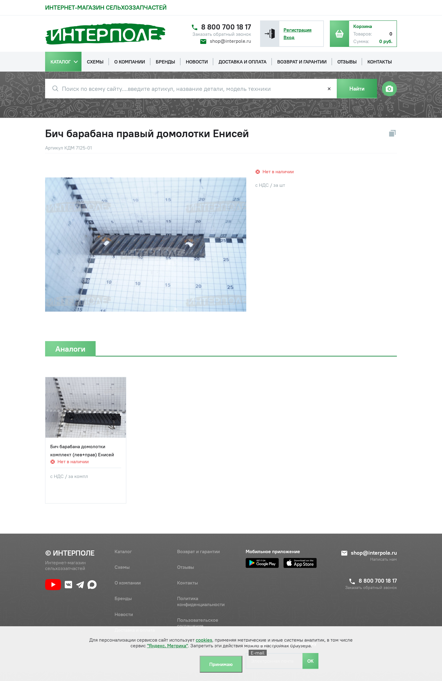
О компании (128, 583)
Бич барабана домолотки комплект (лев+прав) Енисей (82, 450)
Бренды (123, 598)
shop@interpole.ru (230, 41)
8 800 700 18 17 (226, 27)
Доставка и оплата (135, 630)
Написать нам (383, 559)
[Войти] (269, 33)
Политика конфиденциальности (201, 601)
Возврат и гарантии (198, 551)
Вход (289, 37)
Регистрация (298, 30)
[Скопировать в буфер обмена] (392, 133)
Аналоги (70, 349)
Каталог (123, 551)
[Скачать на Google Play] (262, 563)
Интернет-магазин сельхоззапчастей (106, 7)
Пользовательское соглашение (197, 623)
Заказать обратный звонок (221, 34)
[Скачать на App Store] (300, 563)
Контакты (187, 583)
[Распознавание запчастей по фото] (389, 88)
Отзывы (185, 567)
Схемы (122, 567)
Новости (124, 614)
